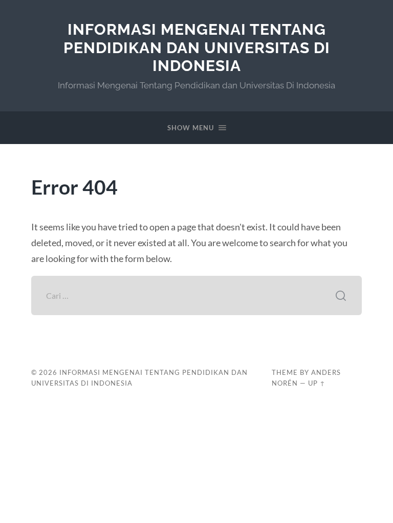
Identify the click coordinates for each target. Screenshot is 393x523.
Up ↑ (316, 383)
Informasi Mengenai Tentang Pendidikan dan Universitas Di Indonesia (196, 47)
